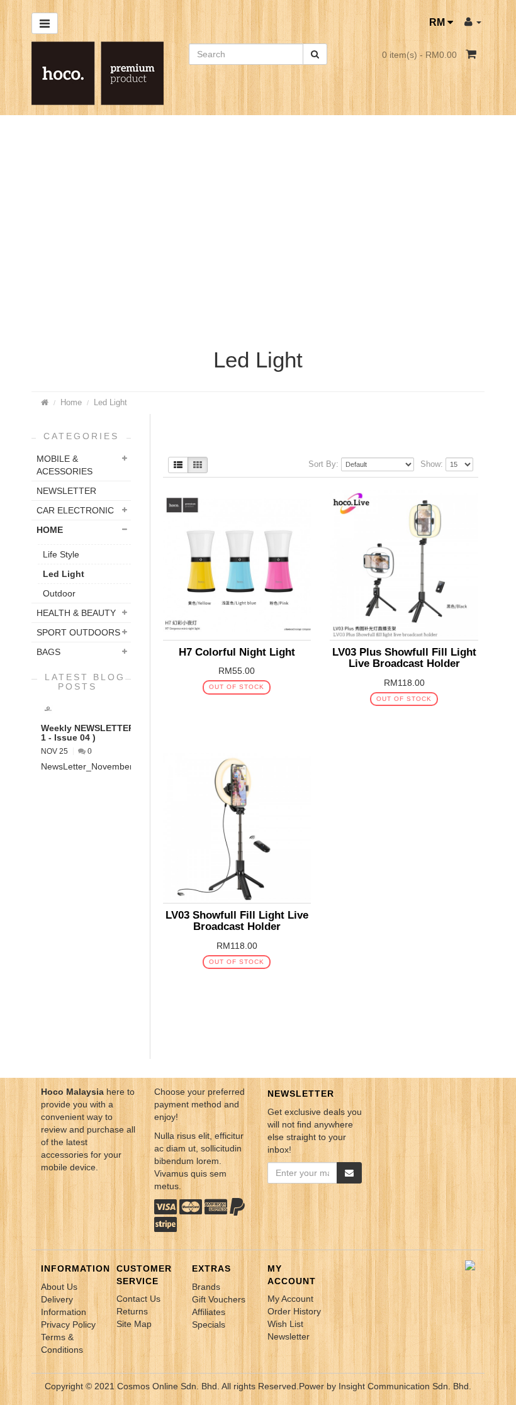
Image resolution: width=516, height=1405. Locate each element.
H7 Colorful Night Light (237, 652)
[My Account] (472, 21)
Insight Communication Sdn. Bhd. (405, 1386)
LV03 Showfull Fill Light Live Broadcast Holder (236, 920)
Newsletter (288, 1336)
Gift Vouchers (218, 1299)
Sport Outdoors (78, 632)
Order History (294, 1311)
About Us (59, 1287)
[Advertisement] (258, 235)
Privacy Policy (68, 1324)
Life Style (61, 554)
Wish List (285, 1324)
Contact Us (138, 1299)
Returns (132, 1311)
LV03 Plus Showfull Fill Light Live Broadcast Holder (404, 657)
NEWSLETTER (66, 491)
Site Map (134, 1324)
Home (71, 402)
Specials (208, 1324)
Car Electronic (75, 510)
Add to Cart (226, 710)
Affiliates (208, 1312)
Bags (48, 652)
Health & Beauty (76, 613)
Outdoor (59, 593)
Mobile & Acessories (64, 465)
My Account (290, 1299)
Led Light (110, 402)
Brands (206, 1287)
